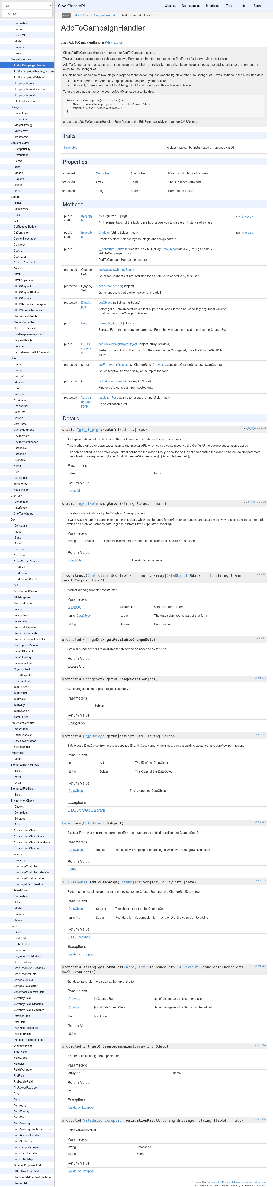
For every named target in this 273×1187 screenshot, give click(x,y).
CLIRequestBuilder (25, 226)
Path (16, 472)
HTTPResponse (23, 298)
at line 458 (260, 1119)
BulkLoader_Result (25, 579)
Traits (18, 191)
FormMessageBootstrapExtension (35, 1129)
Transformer (22, 137)
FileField (19, 1075)
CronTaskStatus (23, 513)
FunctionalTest (23, 663)
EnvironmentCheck (22, 800)
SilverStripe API (71, 5)
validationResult (109, 397)
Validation (20, 394)
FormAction (21, 1105)
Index (243, 5)
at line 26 (261, 428)
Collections (21, 113)
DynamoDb (17, 753)
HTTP (17, 274)
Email (18, 203)
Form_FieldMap (23, 1159)
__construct (106, 249)
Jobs (17, 167)
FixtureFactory (23, 657)
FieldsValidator (23, 1069)
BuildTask (20, 567)
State (18, 537)
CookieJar (20, 256)
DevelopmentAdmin (26, 645)
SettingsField (22, 747)
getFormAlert (107, 364)
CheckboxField (23, 962)
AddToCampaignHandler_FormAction (36, 71)
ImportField (21, 729)
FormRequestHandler (27, 1135)
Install (18, 531)
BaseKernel (21, 406)
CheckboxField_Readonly (29, 968)
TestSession (21, 711)
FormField (20, 1117)
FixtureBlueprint (23, 651)
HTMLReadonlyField (26, 1171)
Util (17, 220)
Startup (19, 388)
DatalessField (22, 1016)
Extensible (20, 448)
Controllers (21, 23)
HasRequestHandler (26, 316)
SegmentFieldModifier (28, 956)
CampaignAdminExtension (30, 89)
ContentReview (20, 143)
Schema (20, 950)
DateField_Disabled (26, 1028)
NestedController (24, 322)
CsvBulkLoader (23, 603)
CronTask (16, 495)
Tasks (18, 185)
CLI (16, 585)
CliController (21, 232)
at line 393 (260, 1044)
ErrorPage (17, 854)
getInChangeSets (110, 286)
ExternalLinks (19, 890)
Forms (18, 29)
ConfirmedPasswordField (29, 992)
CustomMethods (24, 430)
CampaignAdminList (26, 95)
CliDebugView (22, 597)
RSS (17, 214)
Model (18, 41)
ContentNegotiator (25, 238)
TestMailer (20, 699)
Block (18, 770)
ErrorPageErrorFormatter (29, 878)
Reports (19, 47)
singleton (105, 232)
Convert (18, 418)
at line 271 (260, 880)
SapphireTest (22, 681)
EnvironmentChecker (26, 848)
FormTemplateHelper (26, 1147)
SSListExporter (23, 675)
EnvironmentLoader (26, 442)
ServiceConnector (25, 741)
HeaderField (21, 1183)
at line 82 (261, 573)
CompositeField (23, 980)
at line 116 (260, 677)
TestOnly (19, 705)
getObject (105, 302)
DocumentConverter (23, 723)
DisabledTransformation (28, 1040)
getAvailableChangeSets (115, 269)
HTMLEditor (22, 944)
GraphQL (20, 35)
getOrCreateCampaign (114, 381)
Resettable (20, 478)
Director (18, 268)
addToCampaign (110, 344)
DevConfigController (26, 633)
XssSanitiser (21, 489)
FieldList (19, 1063)
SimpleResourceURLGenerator (32, 352)
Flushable (20, 460)
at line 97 (261, 638)
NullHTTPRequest (25, 328)
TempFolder (21, 484)
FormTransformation (26, 1153)
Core (13, 358)
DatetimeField (22, 1034)
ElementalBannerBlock (25, 765)
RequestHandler (23, 340)
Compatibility (22, 149)
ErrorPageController (26, 866)
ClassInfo (19, 412)
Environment (21, 436)
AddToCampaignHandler (30, 65)
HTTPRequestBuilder (27, 292)
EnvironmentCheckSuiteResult (32, 842)
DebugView (21, 615)
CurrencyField (22, 998)
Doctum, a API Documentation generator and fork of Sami (236, 1182)
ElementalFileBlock (23, 788)
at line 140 (260, 734)
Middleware (21, 131)
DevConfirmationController (30, 639)
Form (18, 776)
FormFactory (21, 1111)
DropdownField (23, 1046)
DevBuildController (25, 627)
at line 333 (260, 965)
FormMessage (22, 1123)
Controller (19, 244)
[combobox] (27, 13)
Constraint (21, 525)
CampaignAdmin (21, 59)
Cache (18, 364)
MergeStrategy (24, 125)
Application (20, 400)
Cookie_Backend (24, 262)
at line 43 (261, 502)
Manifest (20, 382)
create (103, 216)
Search (19, 53)
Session (19, 346)
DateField (19, 1022)
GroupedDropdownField (28, 1165)
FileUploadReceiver (26, 1087)
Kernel (18, 466)
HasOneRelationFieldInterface (32, 1177)
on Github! (261, 1185)
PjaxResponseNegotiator (29, 334)
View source (114, 42)
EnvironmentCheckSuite (29, 836)
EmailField (20, 1051)
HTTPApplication (24, 280)
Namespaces (191, 5)
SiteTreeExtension (25, 101)
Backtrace (20, 555)
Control (15, 197)
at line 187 (260, 821)
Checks (19, 806)
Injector (19, 376)
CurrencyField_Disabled (28, 1004)
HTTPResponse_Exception (30, 304)
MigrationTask (22, 669)
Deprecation (21, 621)
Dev (13, 519)
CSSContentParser (25, 591)
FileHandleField (23, 1081)
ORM (18, 782)
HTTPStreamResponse (28, 310)
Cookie (18, 250)
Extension (20, 454)
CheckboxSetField (25, 974)
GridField (20, 938)
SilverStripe (81, 15)
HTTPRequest (22, 286)
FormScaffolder (23, 1141)
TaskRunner (21, 687)
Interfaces (21, 507)
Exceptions (21, 119)
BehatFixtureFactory (26, 561)
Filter (18, 932)
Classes (170, 5)
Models (19, 173)
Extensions (21, 155)
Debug (18, 609)
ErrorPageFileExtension (28, 884)
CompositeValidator (25, 986)
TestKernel (20, 693)
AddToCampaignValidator (29, 77)
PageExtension (23, 735)
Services (20, 818)
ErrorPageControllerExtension (32, 872)
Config (15, 107)
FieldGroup (20, 1057)
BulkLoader (21, 573)
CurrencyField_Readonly (29, 1010)
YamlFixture (21, 717)
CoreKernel (20, 424)
